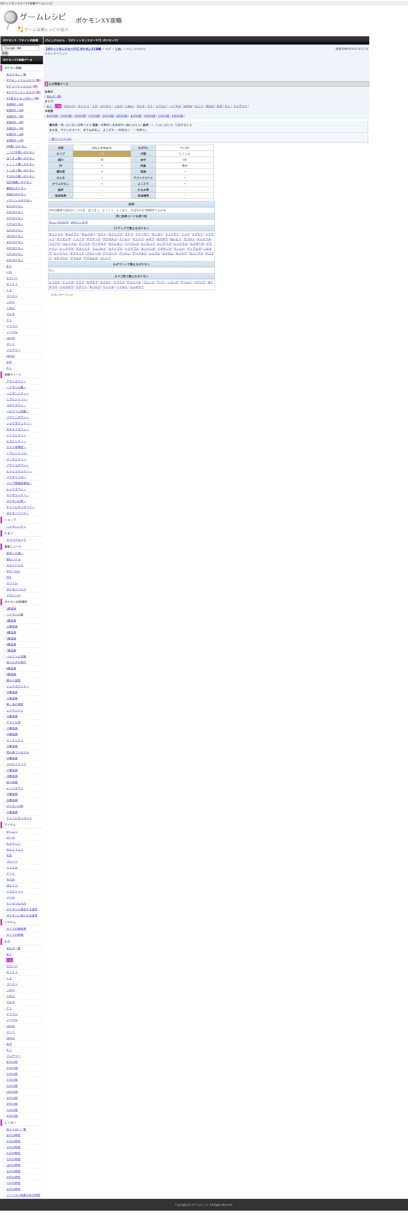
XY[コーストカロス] (19, 86)
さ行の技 (80, 115)
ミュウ (185, 234)
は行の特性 (13, 1165)
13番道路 (12, 728)
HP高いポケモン (16, 146)
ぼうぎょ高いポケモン (20, 158)
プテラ (129, 234)
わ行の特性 (13, 1189)
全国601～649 (14, 104)
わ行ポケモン (14, 260)
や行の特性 (13, 1177)
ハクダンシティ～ (17, 393)
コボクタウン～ (16, 405)
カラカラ (105, 282)
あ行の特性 (13, 1135)
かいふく (12, 831)
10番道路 (12, 692)
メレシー (105, 258)
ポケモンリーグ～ (17, 513)
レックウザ (67, 248)
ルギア (150, 239)
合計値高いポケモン (19, 182)
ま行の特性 (13, 1171)
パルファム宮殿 (16, 656)
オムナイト (72, 234)
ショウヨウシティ (17, 686)
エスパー (69, 106)
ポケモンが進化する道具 (22, 909)
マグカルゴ (110, 239)
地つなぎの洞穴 (16, 662)
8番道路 (11, 668)
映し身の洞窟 (14, 704)
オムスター (88, 234)
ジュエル (12, 867)
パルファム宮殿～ (17, 411)
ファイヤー (172, 234)
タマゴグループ (16, 539)
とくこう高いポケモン (20, 164)
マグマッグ (93, 239)
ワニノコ (148, 282)
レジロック (148, 243)
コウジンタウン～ (17, 417)
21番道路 (12, 812)
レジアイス (164, 243)
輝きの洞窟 (13, 680)
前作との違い (14, 553)
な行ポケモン (14, 230)
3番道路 (11, 620)
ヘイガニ (122, 287)
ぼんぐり (12, 885)
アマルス (75, 258)
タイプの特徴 (14, 935)
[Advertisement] (131, 66)
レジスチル (181, 243)
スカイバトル (14, 565)
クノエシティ (14, 740)
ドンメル (108, 287)
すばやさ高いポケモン (20, 176)
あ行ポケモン (14, 206)
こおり (118, 106)
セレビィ (175, 239)
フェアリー (240, 106)
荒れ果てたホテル (17, 752)
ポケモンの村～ (16, 501)
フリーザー (142, 234)
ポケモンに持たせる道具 (22, 915)
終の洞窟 (12, 782)
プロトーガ (93, 253)
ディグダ (68, 282)
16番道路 (12, 758)
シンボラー (137, 287)
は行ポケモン (14, 236)
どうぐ (10, 873)
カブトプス (115, 234)
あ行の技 (52, 115)
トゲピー (197, 234)
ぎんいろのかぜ (59, 222)
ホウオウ (162, 239)
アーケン (124, 253)
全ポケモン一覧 (16, 74)
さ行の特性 (13, 1147)
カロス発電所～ (16, 447)
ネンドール (204, 239)
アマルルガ (91, 258)
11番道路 (12, 698)
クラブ (80, 282)
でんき (140, 106)
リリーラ (54, 243)
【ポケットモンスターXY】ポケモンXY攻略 (73, 48)
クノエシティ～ (16, 459)
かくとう (83, 106)
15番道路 (12, 746)
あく (49, 106)
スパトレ (12, 583)
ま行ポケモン (14, 242)
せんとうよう (14, 849)
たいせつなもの (16, 903)
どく (150, 106)
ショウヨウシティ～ (19, 423)
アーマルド (99, 243)
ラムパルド (99, 248)
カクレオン (115, 243)
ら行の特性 (13, 1183)
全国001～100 (14, 140)
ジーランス (132, 243)
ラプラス (119, 282)
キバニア (95, 287)
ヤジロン (189, 239)
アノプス (84, 243)
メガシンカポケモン (19, 200)
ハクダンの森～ (16, 387)
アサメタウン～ (16, 381)
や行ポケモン (14, 248)
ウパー (161, 282)
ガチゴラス (61, 258)
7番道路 (11, 650)
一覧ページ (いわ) (60, 138)
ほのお (210, 106)
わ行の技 (177, 115)
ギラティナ (77, 253)
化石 (9, 855)
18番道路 (12, 776)
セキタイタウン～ (17, 429)
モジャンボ (148, 248)
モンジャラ (56, 234)
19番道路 (12, 794)
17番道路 (12, 770)
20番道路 (12, 800)
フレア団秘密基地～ (19, 483)
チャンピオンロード (19, 818)
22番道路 (12, 626)
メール (10, 897)
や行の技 (149, 115)
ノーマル (175, 106)
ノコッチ (78, 239)
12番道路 (12, 716)
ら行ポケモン (14, 254)
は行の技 (122, 115)
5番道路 (11, 638)
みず (219, 106)
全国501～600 (14, 110)
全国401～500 (14, 116)
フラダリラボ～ (16, 477)
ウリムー (186, 282)
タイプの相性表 (16, 928)
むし (228, 106)
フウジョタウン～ (17, 465)
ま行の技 (135, 115)
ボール (10, 837)
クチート (81, 287)
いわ (118, 48)
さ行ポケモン (14, 218)
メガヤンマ (164, 248)
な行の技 (108, 115)
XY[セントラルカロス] (20, 80)
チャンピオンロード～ (20, 507)
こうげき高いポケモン (20, 152)
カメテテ (181, 253)
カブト (102, 234)
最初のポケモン (16, 188)
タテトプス (115, 248)
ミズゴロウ (67, 287)
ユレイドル (69, 243)
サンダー (157, 234)
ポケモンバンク (16, 589)
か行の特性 (13, 1141)
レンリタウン (14, 788)
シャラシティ (14, 710)
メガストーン (14, 891)
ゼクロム (168, 253)
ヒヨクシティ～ (16, 441)
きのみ (10, 879)
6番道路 (11, 644)
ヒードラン (61, 253)
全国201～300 (14, 128)
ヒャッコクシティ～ (19, 471)
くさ (95, 106)
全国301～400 (14, 122)
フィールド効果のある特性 (23, 1195)
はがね (187, 106)
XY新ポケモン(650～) (20, 98)
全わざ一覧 (54, 96)
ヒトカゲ (54, 282)
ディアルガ (194, 248)
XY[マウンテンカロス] (20, 92)
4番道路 (11, 632)
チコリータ (134, 282)
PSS (8, 577)
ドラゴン (161, 106)
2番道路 (11, 608)
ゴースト (105, 106)
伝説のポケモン (16, 194)
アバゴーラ (110, 253)
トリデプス (132, 248)
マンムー (179, 248)
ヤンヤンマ (64, 239)
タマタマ (92, 282)
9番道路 (11, 674)
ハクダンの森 (14, 614)
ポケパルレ (13, 571)
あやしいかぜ (79, 222)
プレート (12, 861)
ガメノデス (196, 253)
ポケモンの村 (14, 806)
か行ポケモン (14, 212)
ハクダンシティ (16, 526)
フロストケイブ (16, 764)
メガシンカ (13, 595)
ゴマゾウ (199, 282)
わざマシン (13, 843)
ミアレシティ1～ (17, 399)
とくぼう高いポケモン (20, 170)
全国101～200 (14, 134)
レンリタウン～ (16, 489)
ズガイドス (83, 248)
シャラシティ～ (16, 435)
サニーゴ (138, 239)
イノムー (124, 239)
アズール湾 (13, 722)
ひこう (199, 106)
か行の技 (66, 115)
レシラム (154, 253)
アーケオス (139, 253)
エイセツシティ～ (17, 495)
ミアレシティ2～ (17, 453)
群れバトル (13, 559)
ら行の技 (163, 115)
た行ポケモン (14, 224)
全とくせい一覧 (16, 1129)
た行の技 (94, 115)
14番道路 (12, 734)
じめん (129, 106)
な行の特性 (13, 1159)
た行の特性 (13, 1153)
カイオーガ (197, 243)
